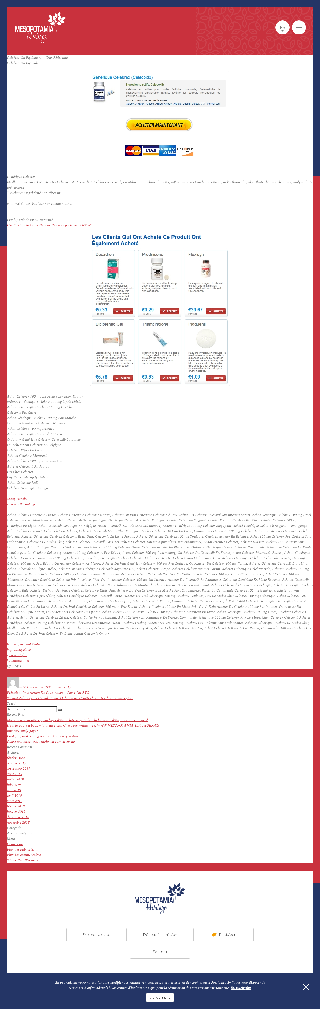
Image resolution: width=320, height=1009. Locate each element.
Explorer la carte (96, 934)
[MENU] (299, 27)
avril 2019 (14, 795)
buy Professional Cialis (23, 644)
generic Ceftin (17, 655)
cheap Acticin (17, 499)
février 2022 (16, 758)
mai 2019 (14, 790)
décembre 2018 (18, 817)
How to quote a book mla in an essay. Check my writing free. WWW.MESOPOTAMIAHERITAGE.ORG (83, 725)
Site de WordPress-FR (22, 860)
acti (22, 687)
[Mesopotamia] (40, 27)
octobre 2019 (16, 763)
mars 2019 (14, 801)
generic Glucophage (21, 504)
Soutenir (160, 951)
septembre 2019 (18, 768)
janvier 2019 (16, 811)
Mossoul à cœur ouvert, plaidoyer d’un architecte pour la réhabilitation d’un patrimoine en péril (77, 720)
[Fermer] (306, 987)
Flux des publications (22, 849)
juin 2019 (14, 785)
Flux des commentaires (24, 855)
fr (282, 27)
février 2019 (16, 806)
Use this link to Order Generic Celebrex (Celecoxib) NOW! (49, 225)
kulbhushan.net (18, 660)
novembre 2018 (18, 822)
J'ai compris (160, 997)
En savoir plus (241, 988)
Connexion (15, 844)
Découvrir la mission (160, 934)
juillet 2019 (15, 779)
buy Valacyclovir (19, 650)
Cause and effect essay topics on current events (41, 741)
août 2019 (14, 774)
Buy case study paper (22, 731)
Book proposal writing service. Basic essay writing (42, 736)
